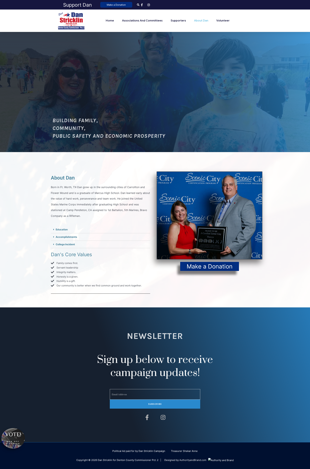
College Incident (65, 244)
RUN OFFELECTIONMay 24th (13, 444)
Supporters (178, 20)
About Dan (201, 20)
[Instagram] (163, 417)
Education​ (62, 229)
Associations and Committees (142, 20)
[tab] (100, 229)
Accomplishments (66, 236)
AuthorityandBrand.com (192, 460)
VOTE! (13, 434)
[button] (116, 5)
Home (110, 20)
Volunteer (223, 20)
